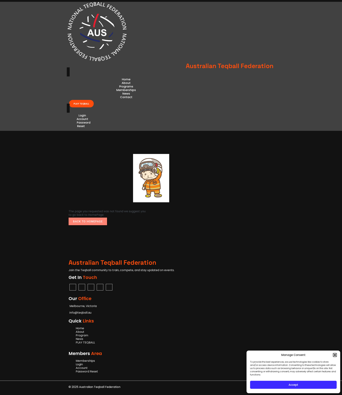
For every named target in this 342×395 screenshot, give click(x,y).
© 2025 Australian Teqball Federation (94, 387)
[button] (335, 355)
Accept (293, 385)
